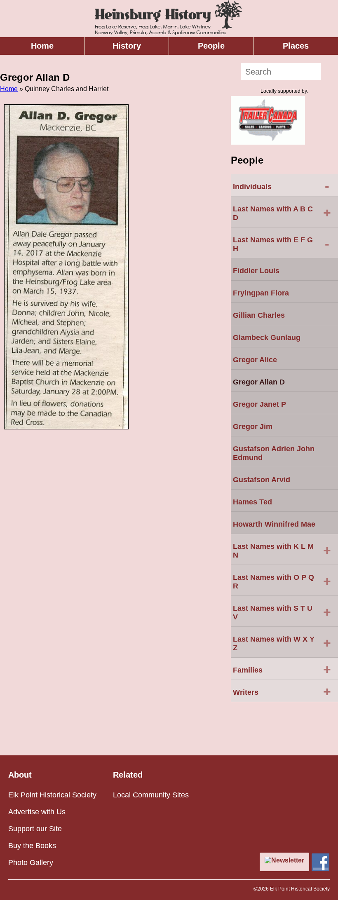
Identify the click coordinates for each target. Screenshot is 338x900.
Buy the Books (32, 845)
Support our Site (35, 829)
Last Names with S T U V (282, 612)
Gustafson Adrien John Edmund (274, 453)
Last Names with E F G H (281, 244)
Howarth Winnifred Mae (274, 524)
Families (282, 669)
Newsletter (287, 860)
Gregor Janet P (259, 404)
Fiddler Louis (256, 271)
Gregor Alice (255, 360)
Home (42, 45)
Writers (282, 691)
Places (296, 45)
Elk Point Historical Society (52, 795)
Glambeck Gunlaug (266, 337)
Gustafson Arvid (261, 480)
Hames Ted (252, 502)
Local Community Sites (151, 795)
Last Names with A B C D (282, 213)
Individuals (281, 185)
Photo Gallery (30, 862)
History (127, 45)
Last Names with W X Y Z (282, 643)
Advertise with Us (37, 812)
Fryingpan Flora (261, 293)
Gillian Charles (259, 315)
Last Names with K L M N (282, 550)
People (211, 45)
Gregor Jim (252, 426)
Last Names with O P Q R (282, 581)
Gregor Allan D (259, 382)
